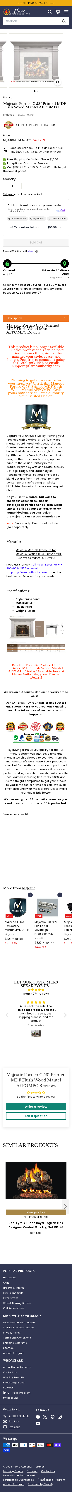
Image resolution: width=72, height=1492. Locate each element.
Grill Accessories (13, 1308)
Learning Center (13, 1471)
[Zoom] (57, 82)
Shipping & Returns (15, 1343)
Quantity (9, 179)
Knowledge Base (14, 1382)
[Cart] (57, 11)
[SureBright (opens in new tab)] (60, 210)
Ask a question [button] (36, 1116)
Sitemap (8, 1348)
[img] (36, 990)
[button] (36, 318)
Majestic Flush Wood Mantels (32, 516)
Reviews (8, 1387)
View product (36, 1212)
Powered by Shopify (40, 1484)
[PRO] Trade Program (17, 1393)
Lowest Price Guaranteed (19, 1322)
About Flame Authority (17, 1367)
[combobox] (36, 21)
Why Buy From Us (13, 1377)
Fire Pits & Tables (13, 1288)
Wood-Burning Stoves (17, 1303)
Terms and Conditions (17, 1337)
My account (10, 1398)
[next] (65, 1207)
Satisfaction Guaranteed (18, 1327)
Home (7, 97)
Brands (40, 1466)
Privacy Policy (11, 1332)
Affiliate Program (13, 1353)
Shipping (8, 194)
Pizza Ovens (10, 1298)
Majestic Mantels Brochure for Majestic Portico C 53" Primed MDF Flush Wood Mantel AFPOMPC (39, 554)
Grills (6, 1283)
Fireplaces (9, 1277)
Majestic (8, 115)
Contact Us (10, 1372)
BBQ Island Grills (13, 1293)
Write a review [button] (36, 1106)
